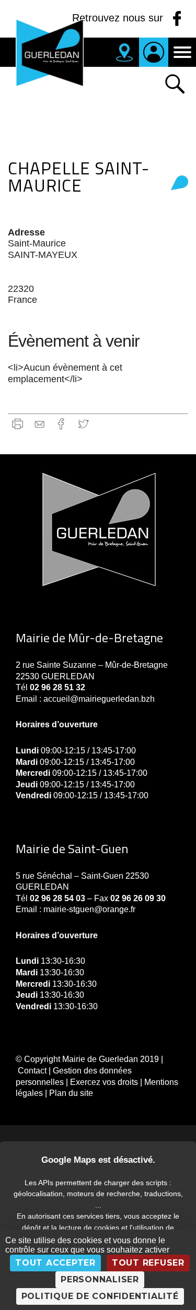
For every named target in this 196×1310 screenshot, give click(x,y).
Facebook (61, 423)
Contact (32, 1070)
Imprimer (17, 423)
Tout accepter (55, 1263)
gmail (39, 423)
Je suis (153, 52)
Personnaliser (100, 1279)
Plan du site (71, 1093)
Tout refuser (148, 1263)
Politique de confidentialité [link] (100, 1296)
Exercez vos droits (104, 1082)
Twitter (83, 423)
